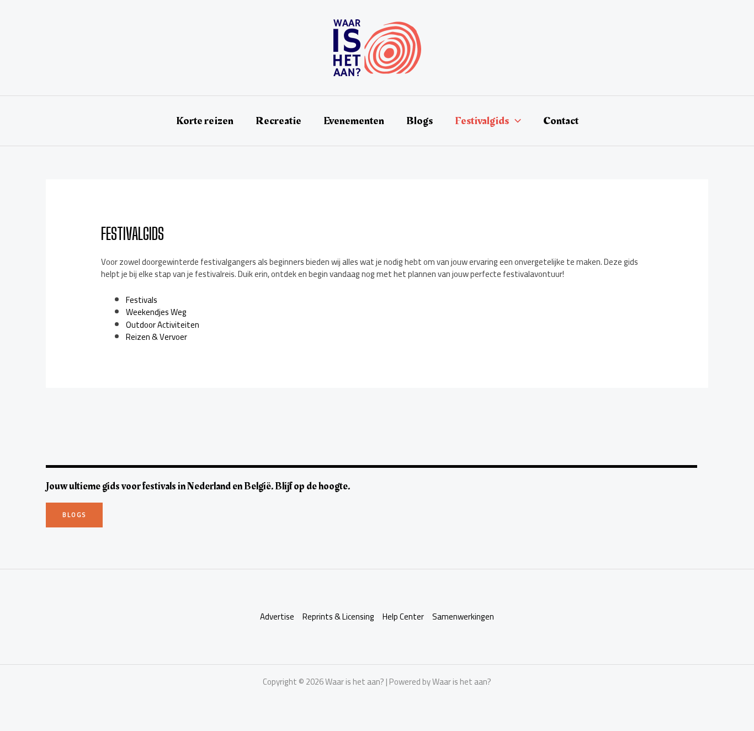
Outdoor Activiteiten (162, 325)
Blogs (419, 121)
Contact (560, 121)
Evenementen (353, 121)
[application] (515, 121)
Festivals (141, 300)
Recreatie (278, 121)
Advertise (277, 617)
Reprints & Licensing (338, 617)
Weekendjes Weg (156, 312)
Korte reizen (204, 121)
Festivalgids (482, 121)
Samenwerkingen (463, 617)
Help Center (403, 617)
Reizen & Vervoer (156, 337)
